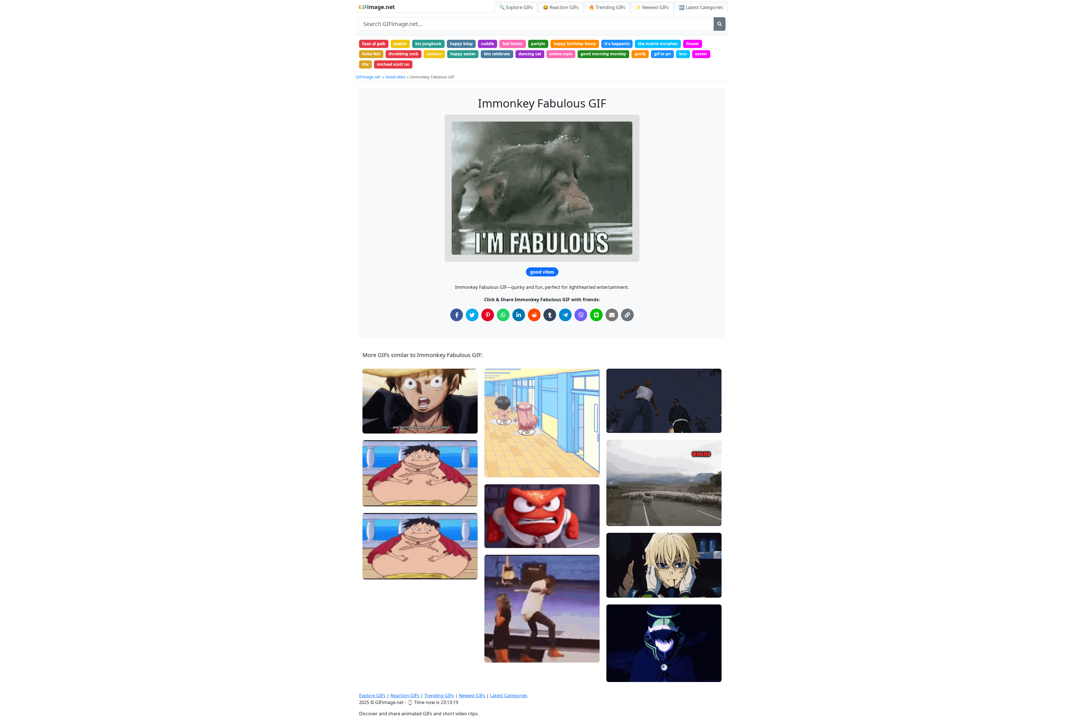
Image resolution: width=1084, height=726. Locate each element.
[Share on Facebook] (456, 315)
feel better (512, 43)
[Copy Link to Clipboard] (627, 315)
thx (365, 64)
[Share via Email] (612, 315)
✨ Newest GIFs (652, 7)
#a (491, 471)
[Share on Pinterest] (487, 315)
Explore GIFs (372, 695)
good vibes (542, 272)
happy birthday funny (575, 43)
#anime (375, 426)
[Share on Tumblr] (549, 315)
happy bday (461, 43)
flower (692, 43)
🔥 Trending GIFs (607, 7)
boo (683, 53)
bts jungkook (428, 43)
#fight (616, 426)
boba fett (371, 53)
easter (701, 53)
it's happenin (617, 43)
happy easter (463, 53)
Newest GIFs (472, 695)
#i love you (621, 590)
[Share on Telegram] (565, 315)
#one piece (378, 417)
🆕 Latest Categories (701, 7)
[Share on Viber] (580, 315)
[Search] (719, 24)
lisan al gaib (373, 43)
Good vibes (395, 77)
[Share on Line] (596, 315)
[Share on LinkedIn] (518, 315)
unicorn (434, 53)
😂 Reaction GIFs (561, 7)
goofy (640, 53)
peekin (400, 43)
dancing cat (530, 53)
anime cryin (560, 53)
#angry (495, 656)
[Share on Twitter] (472, 315)
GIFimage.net (368, 77)
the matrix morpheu (658, 43)
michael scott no (393, 64)
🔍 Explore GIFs (516, 7)
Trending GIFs (439, 695)
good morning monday (603, 53)
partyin (538, 43)
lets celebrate (497, 53)
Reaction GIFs (404, 695)
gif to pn (662, 53)
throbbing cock (403, 53)
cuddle (487, 43)
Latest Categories (508, 695)
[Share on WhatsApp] (503, 315)
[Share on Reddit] (534, 315)
